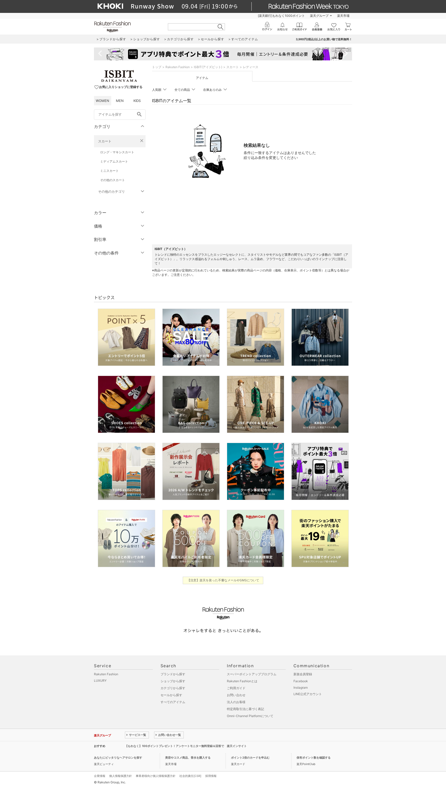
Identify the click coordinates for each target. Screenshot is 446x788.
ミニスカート (109, 171)
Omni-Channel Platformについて (250, 716)
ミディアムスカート (114, 161)
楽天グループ (319, 16)
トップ (156, 67)
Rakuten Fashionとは (242, 681)
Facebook (300, 681)
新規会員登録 (302, 674)
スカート (105, 141)
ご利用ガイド (236, 688)
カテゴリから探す (173, 688)
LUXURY (100, 680)
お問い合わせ (236, 695)
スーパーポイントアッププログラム (251, 674)
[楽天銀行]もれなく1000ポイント (281, 16)
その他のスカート (112, 180)
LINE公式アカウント (307, 694)
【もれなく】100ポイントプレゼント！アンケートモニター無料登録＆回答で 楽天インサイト (186, 746)
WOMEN (102, 101)
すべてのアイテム (173, 702)
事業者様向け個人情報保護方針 (156, 776)
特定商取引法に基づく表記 (245, 709)
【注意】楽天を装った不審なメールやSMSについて (223, 580)
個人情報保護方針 (120, 776)
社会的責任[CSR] (190, 776)
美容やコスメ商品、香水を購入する (188, 757)
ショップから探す (173, 681)
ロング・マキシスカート (117, 152)
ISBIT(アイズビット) (208, 67)
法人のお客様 (236, 702)
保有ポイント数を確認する (314, 757)
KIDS (137, 101)
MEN (120, 101)
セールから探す (171, 695)
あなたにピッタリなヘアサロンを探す (118, 757)
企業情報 (99, 776)
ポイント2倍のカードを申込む (250, 757)
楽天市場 (343, 16)
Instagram (300, 687)
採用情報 (211, 776)
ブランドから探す (173, 674)
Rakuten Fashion (177, 67)
